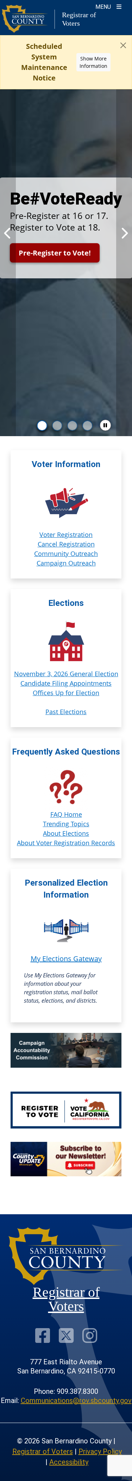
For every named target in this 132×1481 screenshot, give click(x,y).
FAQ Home (66, 814)
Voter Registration (66, 534)
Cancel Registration (66, 544)
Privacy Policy (100, 1451)
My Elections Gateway (66, 958)
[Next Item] (124, 233)
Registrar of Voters (42, 1451)
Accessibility (68, 1462)
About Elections (66, 833)
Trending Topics (66, 824)
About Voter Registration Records (66, 843)
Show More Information (93, 62)
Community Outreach (66, 553)
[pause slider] (105, 425)
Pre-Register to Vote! (55, 253)
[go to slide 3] (72, 425)
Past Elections (66, 711)
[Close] (123, 45)
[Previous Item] (8, 233)
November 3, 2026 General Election (66, 674)
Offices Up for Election (66, 692)
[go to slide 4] (87, 425)
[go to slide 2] (57, 425)
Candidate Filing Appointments (66, 683)
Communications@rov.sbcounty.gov (76, 1400)
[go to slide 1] (42, 425)
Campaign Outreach (66, 563)
